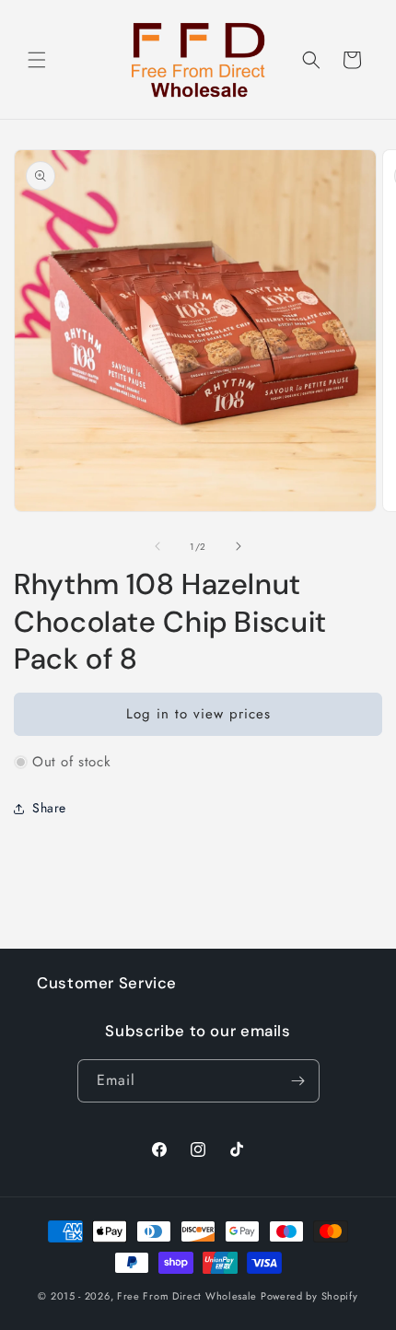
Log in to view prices (198, 714)
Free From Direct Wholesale (187, 1296)
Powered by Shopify (309, 1296)
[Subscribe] (298, 1080)
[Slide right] (238, 546)
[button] (37, 60)
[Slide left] (157, 546)
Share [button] (49, 808)
